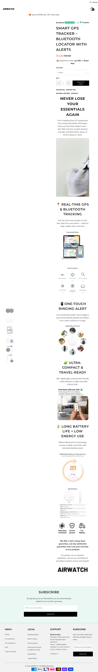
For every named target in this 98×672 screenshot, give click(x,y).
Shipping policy (33, 634)
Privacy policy (33, 643)
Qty (57, 78)
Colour (59, 68)
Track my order (70, 9)
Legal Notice (32, 658)
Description (60, 90)
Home (22, 9)
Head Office (32, 654)
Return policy (32, 639)
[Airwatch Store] (8, 9)
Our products (32, 9)
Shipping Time (71, 90)
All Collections (48, 9)
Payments (74, 93)
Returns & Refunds (63, 93)
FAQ (60, 9)
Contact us (54, 654)
